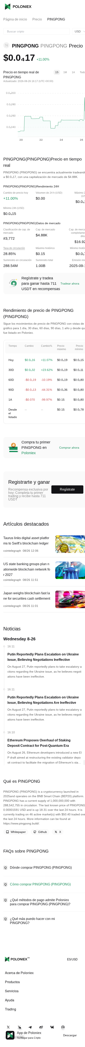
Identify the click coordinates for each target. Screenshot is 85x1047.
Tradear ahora (69, 283)
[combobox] (36, 31)
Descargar (70, 1035)
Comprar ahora (69, 447)
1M (65, 72)
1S (56, 72)
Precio (37, 19)
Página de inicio (15, 19)
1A (73, 72)
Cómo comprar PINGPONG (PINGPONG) (40, 884)
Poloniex (18, 7)
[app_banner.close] (79, 1030)
